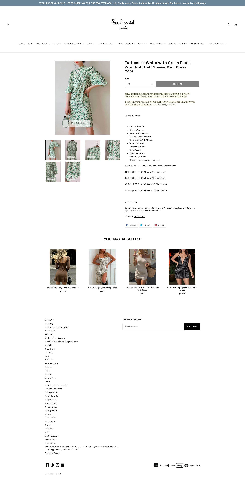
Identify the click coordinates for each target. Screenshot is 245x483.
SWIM (90, 44)
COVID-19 (49, 360)
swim (148, 211)
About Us (49, 320)
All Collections (51, 436)
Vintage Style (51, 392)
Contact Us (50, 331)
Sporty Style (51, 410)
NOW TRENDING (105, 44)
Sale (47, 432)
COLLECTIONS (42, 44)
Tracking (49, 352)
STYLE (56, 44)
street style (136, 211)
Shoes (48, 414)
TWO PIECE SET (126, 44)
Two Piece (50, 429)
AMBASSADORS (197, 44)
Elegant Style (51, 400)
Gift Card (49, 334)
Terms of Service (53, 453)
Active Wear (50, 378)
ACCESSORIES (157, 44)
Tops (47, 371)
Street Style (51, 403)
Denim (48, 381)
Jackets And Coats (53, 389)
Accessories (50, 418)
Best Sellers (139, 216)
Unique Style (51, 407)
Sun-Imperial (56, 474)
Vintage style (170, 208)
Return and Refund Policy (56, 327)
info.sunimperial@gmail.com (162, 104)
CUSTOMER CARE (216, 44)
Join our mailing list (131, 320)
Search (48, 345)
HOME (22, 44)
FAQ (47, 356)
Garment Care (51, 363)
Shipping (49, 323)
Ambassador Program (55, 338)
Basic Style (50, 443)
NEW (30, 44)
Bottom (48, 374)
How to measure (132, 115)
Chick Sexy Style (52, 396)
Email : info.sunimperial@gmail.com (61, 342)
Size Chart (50, 349)
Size (127, 79)
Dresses (49, 367)
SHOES (141, 44)
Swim (47, 425)
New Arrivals (50, 439)
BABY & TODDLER (177, 44)
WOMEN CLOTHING (73, 44)
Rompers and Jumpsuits (56, 385)
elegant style (183, 208)
